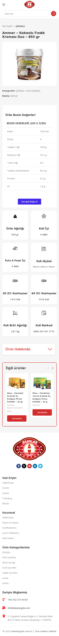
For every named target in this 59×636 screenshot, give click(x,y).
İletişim (5, 503)
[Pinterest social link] (29, 466)
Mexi (9, 411)
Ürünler (5, 487)
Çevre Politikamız (10, 532)
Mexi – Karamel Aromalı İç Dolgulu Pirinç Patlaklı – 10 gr (15, 397)
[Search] (53, 13)
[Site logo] (29, 4)
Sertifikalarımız (9, 527)
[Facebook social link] (18, 466)
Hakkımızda (7, 482)
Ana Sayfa (7, 25)
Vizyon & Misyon (10, 522)
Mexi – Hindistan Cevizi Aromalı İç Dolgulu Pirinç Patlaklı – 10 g (41, 397)
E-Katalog (7, 498)
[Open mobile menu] (4, 5)
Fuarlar (5, 493)
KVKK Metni (8, 538)
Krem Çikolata (33, 90)
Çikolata (20, 25)
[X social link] (24, 466)
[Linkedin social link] (35, 466)
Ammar (14, 95)
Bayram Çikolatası (15, 408)
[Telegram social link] (40, 466)
